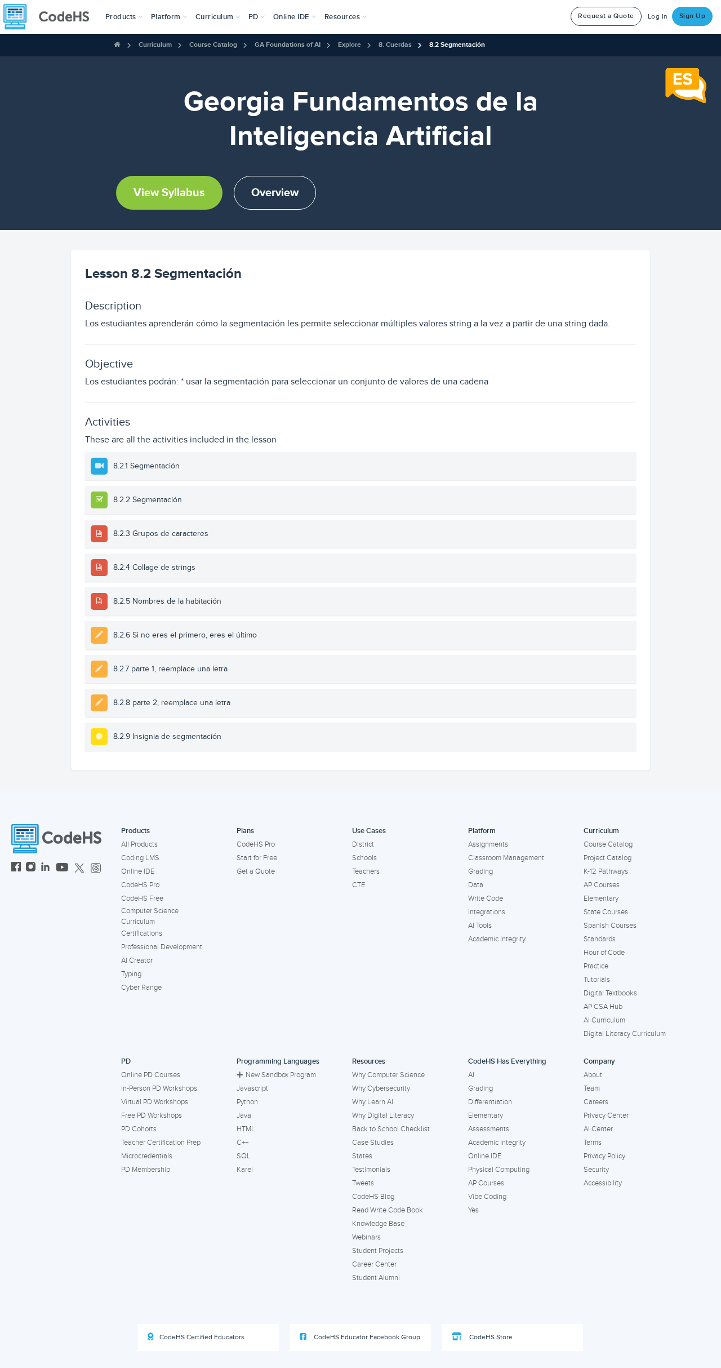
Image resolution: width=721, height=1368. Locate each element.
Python (247, 1101)
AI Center (598, 1129)
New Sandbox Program (281, 1074)
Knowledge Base (378, 1223)
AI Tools (480, 925)
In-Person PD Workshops (159, 1088)
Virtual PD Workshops (154, 1101)
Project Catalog (607, 857)
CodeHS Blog (373, 1196)
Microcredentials (146, 1156)
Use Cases (369, 831)
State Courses (606, 912)
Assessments (488, 1129)
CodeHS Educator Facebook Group (366, 1337)
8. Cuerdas (395, 45)
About (593, 1074)
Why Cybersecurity (381, 1088)
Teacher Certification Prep (161, 1142)
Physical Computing (498, 1169)
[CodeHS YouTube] (62, 868)
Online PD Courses (150, 1074)
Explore (349, 45)
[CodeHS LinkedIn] (45, 868)
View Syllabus (169, 193)
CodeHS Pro (140, 884)
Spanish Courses (610, 925)
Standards (600, 939)
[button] (124, 17)
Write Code (485, 898)
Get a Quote (256, 871)
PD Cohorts (139, 1129)
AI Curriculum (604, 1020)
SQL (244, 1156)
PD (126, 1061)
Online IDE (137, 871)
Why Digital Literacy (383, 1115)
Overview (275, 193)
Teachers (366, 871)
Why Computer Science (388, 1074)
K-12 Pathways (606, 871)
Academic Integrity (497, 939)
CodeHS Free (142, 898)
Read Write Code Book (387, 1210)
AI (471, 1074)
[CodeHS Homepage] (50, 17)
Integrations (486, 912)
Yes (473, 1210)
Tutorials (597, 979)
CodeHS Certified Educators (201, 1337)
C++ (242, 1142)
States (362, 1156)
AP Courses (602, 884)
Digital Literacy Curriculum (625, 1033)
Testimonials (371, 1169)
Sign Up (692, 16)
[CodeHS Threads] (95, 868)
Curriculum (155, 45)
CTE (358, 884)
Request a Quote (606, 16)
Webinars (366, 1237)
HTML (246, 1129)
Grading (480, 871)
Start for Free (257, 857)
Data (475, 884)
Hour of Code (604, 952)
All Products (139, 844)
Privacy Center (606, 1115)
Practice (596, 966)
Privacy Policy (604, 1156)
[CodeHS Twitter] (79, 868)
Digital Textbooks (610, 993)
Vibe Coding (487, 1196)
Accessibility (603, 1183)
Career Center (374, 1264)
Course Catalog (213, 45)
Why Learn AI (372, 1101)
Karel (245, 1169)
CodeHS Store (490, 1337)
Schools (364, 857)
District (363, 844)
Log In (658, 16)
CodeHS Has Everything (507, 1061)
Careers (596, 1101)
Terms (593, 1142)
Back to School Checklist (391, 1129)
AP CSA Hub (603, 1006)
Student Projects (377, 1250)
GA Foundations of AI (288, 45)
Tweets (363, 1183)
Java (244, 1115)
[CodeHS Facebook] (16, 868)
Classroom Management (506, 857)
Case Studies (373, 1142)
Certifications (141, 933)
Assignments (488, 844)
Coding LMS (140, 857)
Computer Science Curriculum (150, 916)
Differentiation (490, 1101)
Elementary (601, 898)
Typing (131, 974)
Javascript (252, 1088)
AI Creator (137, 960)
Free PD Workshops (151, 1115)
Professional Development (161, 946)
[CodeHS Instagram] (30, 868)
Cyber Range (141, 987)
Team (592, 1088)
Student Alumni (376, 1277)
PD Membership (145, 1169)
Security (596, 1169)
